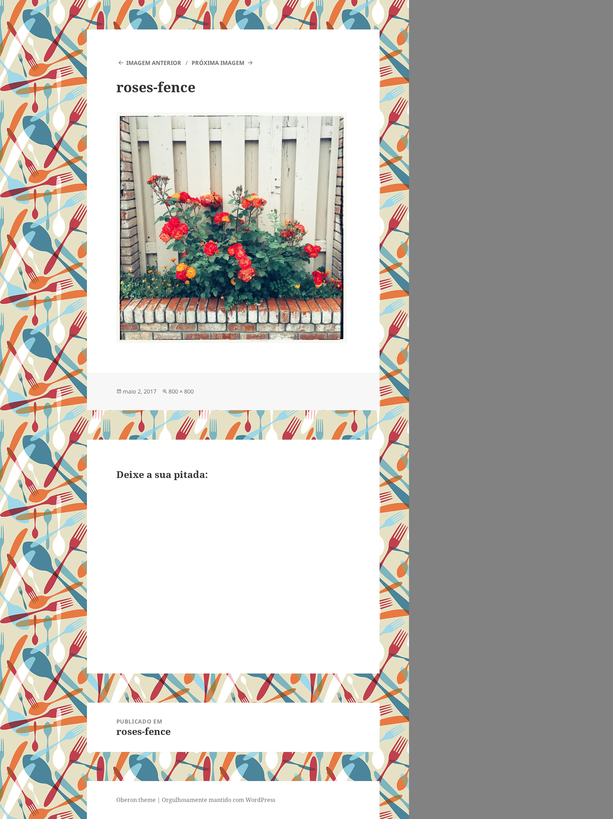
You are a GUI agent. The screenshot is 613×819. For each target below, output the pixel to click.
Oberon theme (136, 800)
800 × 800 (181, 391)
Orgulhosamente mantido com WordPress (218, 800)
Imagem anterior (153, 63)
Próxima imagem (218, 63)
